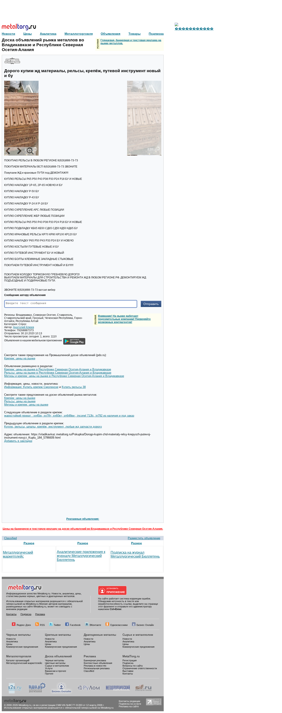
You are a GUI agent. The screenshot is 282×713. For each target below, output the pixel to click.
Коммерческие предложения (22, 646)
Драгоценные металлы (100, 634)
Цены (9, 644)
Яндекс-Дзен (24, 625)
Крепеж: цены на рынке (19, 358)
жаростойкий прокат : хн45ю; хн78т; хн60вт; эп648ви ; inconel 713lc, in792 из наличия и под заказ (69, 415)
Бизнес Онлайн (145, 625)
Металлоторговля (18, 656)
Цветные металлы (58, 634)
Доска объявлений (58, 656)
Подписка (25, 614)
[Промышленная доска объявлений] (37, 692)
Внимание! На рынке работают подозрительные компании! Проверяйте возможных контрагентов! (124, 319)
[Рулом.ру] (88, 692)
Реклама (40, 614)
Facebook (75, 625)
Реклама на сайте (129, 706)
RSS (42, 625)
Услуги (48, 668)
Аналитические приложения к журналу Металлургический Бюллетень (81, 556)
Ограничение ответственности (139, 668)
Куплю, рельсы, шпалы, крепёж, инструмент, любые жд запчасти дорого (53, 426)
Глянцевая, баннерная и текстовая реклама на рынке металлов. (130, 42)
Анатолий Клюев (23, 327)
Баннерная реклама (95, 660)
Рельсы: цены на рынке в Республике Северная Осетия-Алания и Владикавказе (57, 372)
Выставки (127, 671)
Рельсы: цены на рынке (19, 401)
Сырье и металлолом (137, 634)
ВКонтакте (95, 625)
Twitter (57, 625)
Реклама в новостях (95, 665)
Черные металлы (18, 634)
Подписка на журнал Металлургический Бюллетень (135, 554)
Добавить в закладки (18, 441)
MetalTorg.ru (131, 656)
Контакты (11, 614)
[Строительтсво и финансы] (143, 692)
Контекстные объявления (98, 663)
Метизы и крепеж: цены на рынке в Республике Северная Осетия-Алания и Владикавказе (64, 376)
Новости (11, 639)
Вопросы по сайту (132, 665)
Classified (10, 538)
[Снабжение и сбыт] (15, 692)
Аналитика (12, 641)
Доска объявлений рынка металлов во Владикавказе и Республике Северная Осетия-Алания (43, 45)
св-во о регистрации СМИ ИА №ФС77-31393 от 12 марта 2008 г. (68, 705)
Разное (29, 543)
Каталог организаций (17, 660)
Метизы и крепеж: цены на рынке (26, 404)
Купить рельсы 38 (74, 387)
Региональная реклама (96, 668)
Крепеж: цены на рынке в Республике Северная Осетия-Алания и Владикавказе (57, 369)
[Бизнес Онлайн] (61, 692)
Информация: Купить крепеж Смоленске (31, 387)
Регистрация (129, 660)
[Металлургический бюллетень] (117, 692)
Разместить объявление (144, 538)
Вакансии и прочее (55, 671)
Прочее (49, 673)
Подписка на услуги (130, 703)
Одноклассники (119, 625)
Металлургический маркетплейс (18, 554)
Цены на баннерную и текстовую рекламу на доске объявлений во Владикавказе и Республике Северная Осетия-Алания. (83, 528)
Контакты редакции (129, 701)
